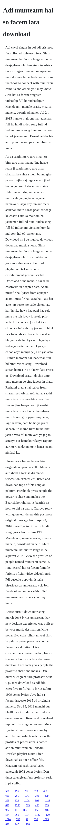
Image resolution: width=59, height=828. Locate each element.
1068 (25, 810)
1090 (8, 819)
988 (37, 795)
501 (7, 791)
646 (7, 824)
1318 (46, 810)
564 (7, 814)
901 (37, 800)
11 (16, 810)
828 (7, 805)
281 (17, 795)
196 (17, 791)
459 (47, 805)
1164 (27, 800)
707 (26, 791)
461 (45, 791)
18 (27, 819)
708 (18, 819)
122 (17, 800)
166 (28, 824)
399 (7, 800)
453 (37, 805)
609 (47, 795)
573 (36, 791)
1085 (46, 819)
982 (7, 810)
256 (36, 819)
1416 (47, 800)
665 (36, 810)
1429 (17, 824)
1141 (27, 795)
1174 (27, 814)
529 (28, 805)
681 (7, 795)
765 (17, 814)
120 (48, 814)
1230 (17, 805)
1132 (37, 814)
